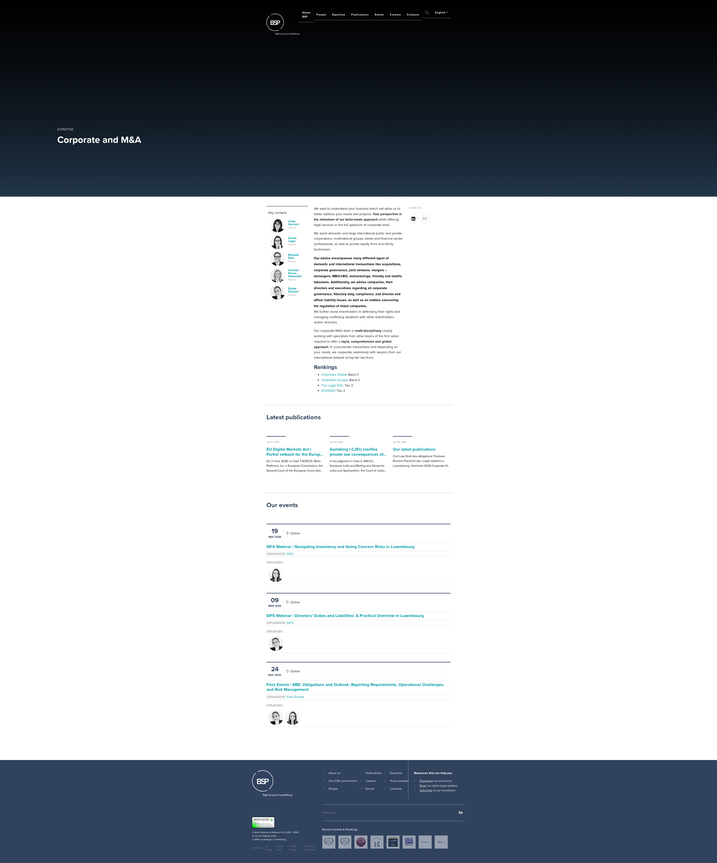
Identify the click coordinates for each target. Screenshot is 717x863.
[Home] (282, 24)
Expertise (338, 15)
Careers (395, 15)
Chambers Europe (334, 380)
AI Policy (269, 847)
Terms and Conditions (309, 847)
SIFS (290, 553)
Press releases (399, 781)
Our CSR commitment (343, 781)
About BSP (306, 15)
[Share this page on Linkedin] (413, 218)
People (321, 15)
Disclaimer (257, 848)
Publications (360, 15)
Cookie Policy (279, 847)
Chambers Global (334, 374)
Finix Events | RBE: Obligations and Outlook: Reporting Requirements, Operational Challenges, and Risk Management (355, 687)
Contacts (413, 15)
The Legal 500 (332, 385)
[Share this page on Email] (424, 218)
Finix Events (295, 696)
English (440, 13)
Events (379, 15)
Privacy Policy (293, 847)
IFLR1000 (328, 390)
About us (334, 773)
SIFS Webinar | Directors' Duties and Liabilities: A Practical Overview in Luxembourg (345, 616)
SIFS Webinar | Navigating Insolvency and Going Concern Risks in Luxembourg (340, 547)
